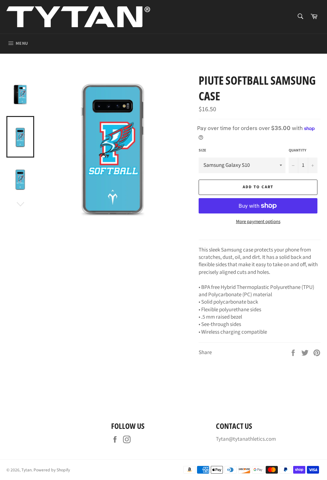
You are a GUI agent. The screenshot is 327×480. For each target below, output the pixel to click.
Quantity (297, 150)
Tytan (26, 470)
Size (202, 150)
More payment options (258, 222)
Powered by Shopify (52, 470)
